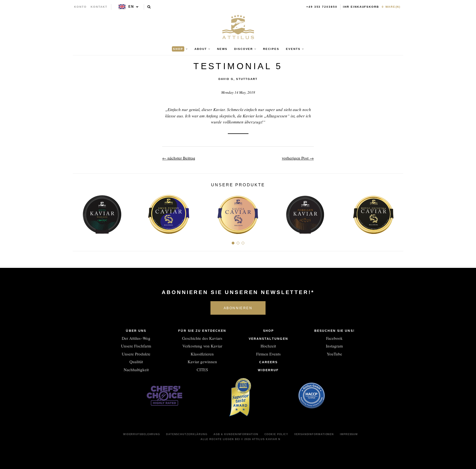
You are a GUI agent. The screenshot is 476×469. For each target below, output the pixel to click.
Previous (79, 212)
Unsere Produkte (136, 354)
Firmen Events (268, 354)
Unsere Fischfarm (136, 346)
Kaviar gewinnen (202, 361)
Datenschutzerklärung (186, 434)
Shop (268, 330)
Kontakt (99, 6)
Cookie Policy (276, 434)
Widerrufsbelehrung (141, 434)
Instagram (334, 346)
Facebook (334, 338)
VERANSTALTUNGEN (268, 338)
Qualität (136, 361)
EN (131, 7)
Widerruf (268, 370)
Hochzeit (268, 346)
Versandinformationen (314, 434)
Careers (268, 362)
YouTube (334, 354)
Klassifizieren (202, 354)
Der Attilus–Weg (136, 338)
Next (397, 212)
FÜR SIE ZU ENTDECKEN (202, 330)
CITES (202, 369)
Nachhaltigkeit (136, 369)
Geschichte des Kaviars (202, 338)
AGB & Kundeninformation (235, 434)
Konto (80, 6)
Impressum (349, 434)
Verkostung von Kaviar (202, 346)
